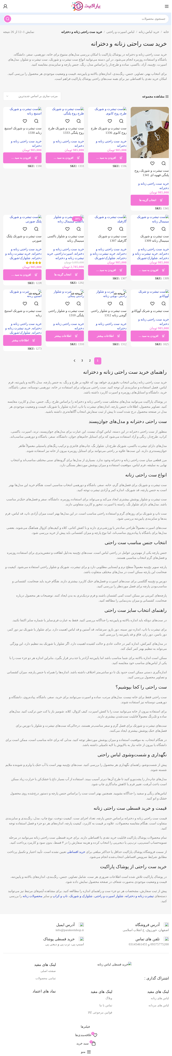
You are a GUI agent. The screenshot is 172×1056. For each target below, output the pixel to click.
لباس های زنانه (160, 998)
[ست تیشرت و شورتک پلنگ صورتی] (22, 219)
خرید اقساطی (76, 852)
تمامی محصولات (45, 978)
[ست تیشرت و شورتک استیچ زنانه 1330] (22, 111)
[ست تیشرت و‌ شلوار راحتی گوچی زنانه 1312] (107, 293)
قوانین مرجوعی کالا (100, 1012)
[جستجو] (7, 18)
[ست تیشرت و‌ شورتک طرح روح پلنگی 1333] (65, 111)
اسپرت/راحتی (64, 253)
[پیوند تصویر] (114, 964)
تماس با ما (105, 1005)
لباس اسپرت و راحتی (120, 32)
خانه (166, 32)
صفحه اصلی (48, 971)
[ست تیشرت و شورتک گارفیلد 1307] (107, 219)
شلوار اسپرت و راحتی (108, 896)
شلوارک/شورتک (147, 258)
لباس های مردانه (159, 1005)
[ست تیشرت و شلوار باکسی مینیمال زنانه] (65, 219)
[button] (107, 157)
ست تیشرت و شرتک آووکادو (150, 311)
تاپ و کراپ (60, 896)
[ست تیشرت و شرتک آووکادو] (150, 293)
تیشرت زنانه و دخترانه (139, 896)
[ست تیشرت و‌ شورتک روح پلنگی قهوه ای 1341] (150, 132)
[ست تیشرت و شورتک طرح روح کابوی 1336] (107, 111)
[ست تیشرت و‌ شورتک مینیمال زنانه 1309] (150, 219)
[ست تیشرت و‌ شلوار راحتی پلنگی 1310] (65, 293)
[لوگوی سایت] (86, 6)
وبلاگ (109, 998)
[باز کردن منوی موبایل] (167, 6)
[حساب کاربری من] (5, 6)
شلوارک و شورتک (81, 896)
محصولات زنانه (32, 896)
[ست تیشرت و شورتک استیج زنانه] (22, 293)
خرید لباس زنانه (149, 32)
